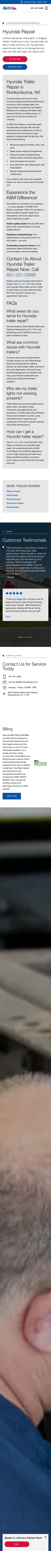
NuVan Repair (13, 507)
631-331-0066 (37, 8)
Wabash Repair (13, 491)
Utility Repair (12, 495)
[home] (9, 8)
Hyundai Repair (14, 499)
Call (17, 1544)
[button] (45, 8)
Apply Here (12, 796)
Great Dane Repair (15, 503)
